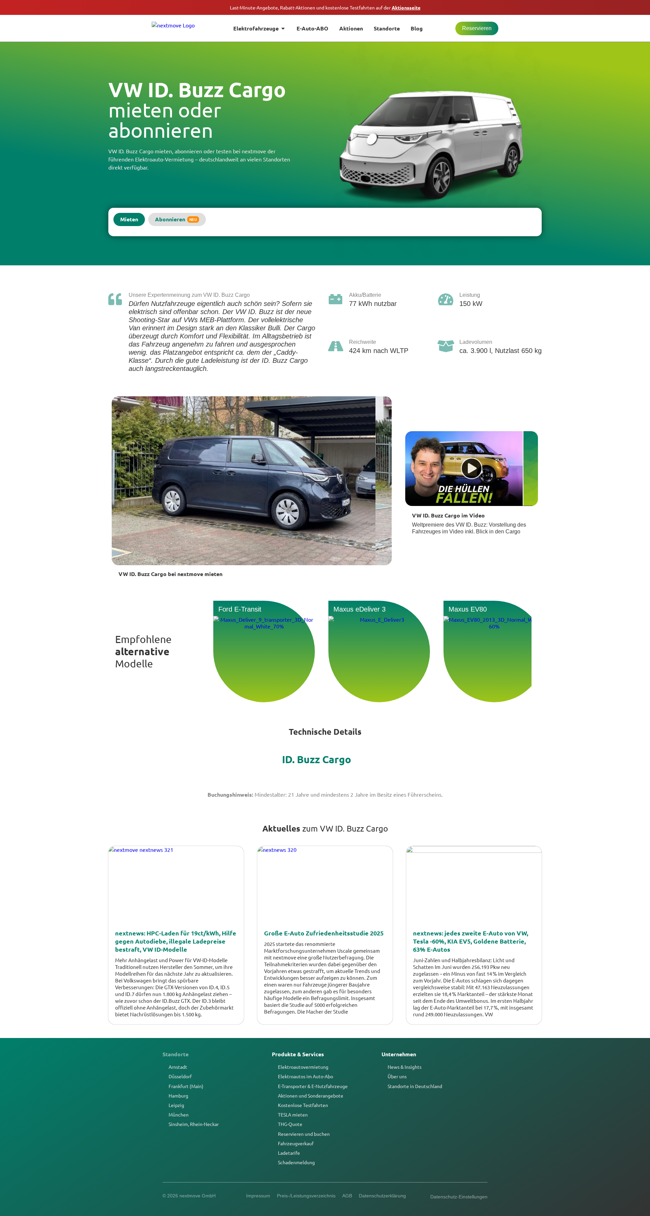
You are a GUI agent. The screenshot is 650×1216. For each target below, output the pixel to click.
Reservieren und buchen (304, 1134)
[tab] (129, 219)
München (179, 1114)
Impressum (258, 1195)
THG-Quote (290, 1124)
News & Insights (404, 1067)
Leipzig (176, 1105)
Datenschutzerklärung (382, 1195)
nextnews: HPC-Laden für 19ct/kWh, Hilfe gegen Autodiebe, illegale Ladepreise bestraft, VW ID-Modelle (175, 941)
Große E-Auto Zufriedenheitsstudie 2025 (324, 933)
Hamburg (178, 1095)
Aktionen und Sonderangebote (310, 1095)
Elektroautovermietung (303, 1067)
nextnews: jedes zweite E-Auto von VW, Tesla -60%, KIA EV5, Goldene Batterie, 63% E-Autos (470, 941)
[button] (471, 468)
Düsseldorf (180, 1076)
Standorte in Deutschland (415, 1086)
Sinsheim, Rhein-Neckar (194, 1124)
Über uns (397, 1076)
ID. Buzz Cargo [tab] (316, 759)
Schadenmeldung (296, 1162)
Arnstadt (178, 1067)
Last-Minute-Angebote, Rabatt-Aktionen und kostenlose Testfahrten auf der (325, 7)
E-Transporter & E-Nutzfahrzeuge (313, 1086)
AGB (347, 1195)
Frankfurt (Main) (186, 1086)
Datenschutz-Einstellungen (459, 1196)
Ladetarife (289, 1153)
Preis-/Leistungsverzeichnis (306, 1195)
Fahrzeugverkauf (295, 1143)
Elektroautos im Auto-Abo (305, 1076)
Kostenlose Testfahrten (303, 1105)
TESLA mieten (293, 1114)
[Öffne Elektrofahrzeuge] (283, 28)
